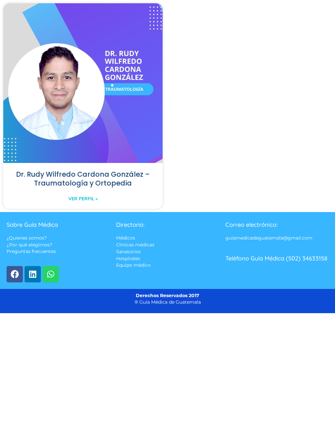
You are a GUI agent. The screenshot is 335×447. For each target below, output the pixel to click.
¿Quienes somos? (27, 238)
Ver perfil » (83, 199)
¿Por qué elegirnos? (29, 245)
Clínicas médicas (135, 245)
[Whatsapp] (51, 274)
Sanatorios (128, 252)
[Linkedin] (33, 274)
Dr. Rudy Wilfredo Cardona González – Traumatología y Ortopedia (83, 179)
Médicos (125, 238)
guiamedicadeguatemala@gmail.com (268, 238)
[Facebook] (15, 274)
